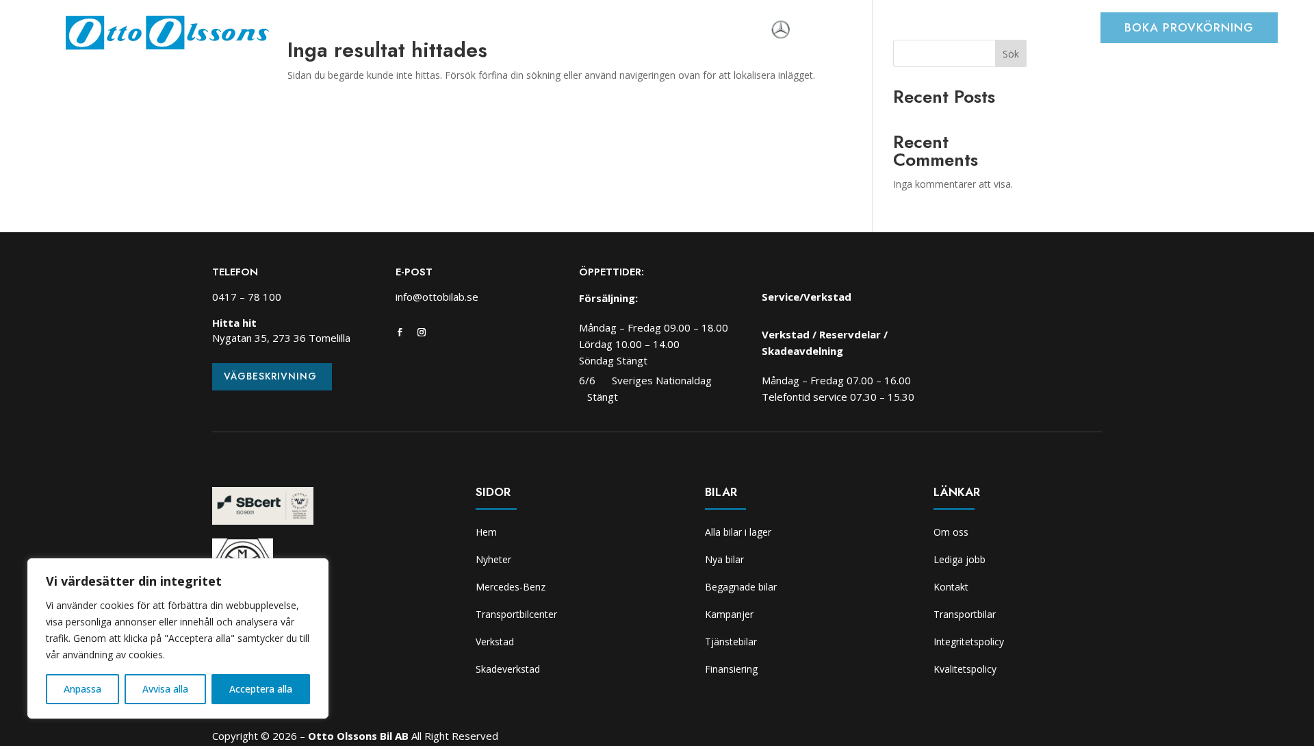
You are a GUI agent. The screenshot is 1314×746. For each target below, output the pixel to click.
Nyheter (372, 31)
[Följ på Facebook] (399, 332)
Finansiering (731, 668)
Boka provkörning (1189, 27)
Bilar (421, 31)
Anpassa (82, 688)
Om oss (744, 31)
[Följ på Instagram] (421, 332)
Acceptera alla (260, 688)
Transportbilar (964, 614)
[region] (177, 638)
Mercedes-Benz (510, 586)
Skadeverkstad (671, 31)
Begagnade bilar (741, 586)
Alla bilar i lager (738, 531)
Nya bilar (724, 559)
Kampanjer (729, 614)
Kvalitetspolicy (964, 668)
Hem (325, 31)
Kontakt (950, 586)
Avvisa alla (165, 688)
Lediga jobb (959, 559)
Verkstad (593, 31)
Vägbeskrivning (270, 376)
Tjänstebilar (731, 641)
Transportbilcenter (501, 31)
